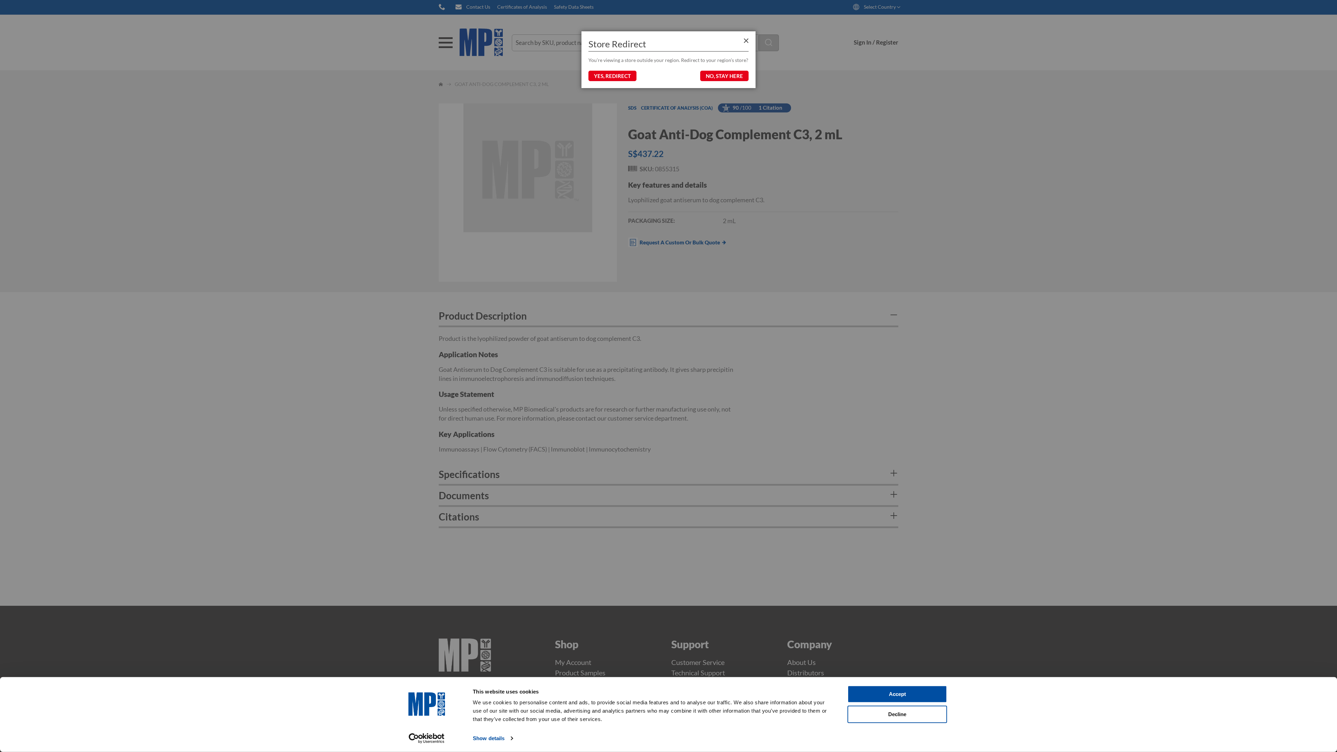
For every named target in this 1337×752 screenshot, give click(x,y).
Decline (897, 714)
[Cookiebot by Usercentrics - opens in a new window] (426, 738)
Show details (489, 738)
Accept (897, 694)
